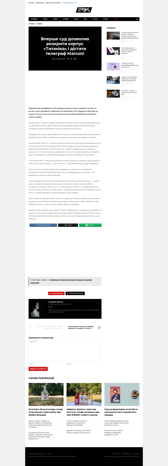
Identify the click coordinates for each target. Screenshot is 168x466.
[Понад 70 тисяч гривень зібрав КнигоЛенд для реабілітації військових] (113, 80)
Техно (45, 19)
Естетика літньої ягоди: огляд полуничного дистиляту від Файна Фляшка (46, 412)
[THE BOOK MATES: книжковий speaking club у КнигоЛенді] (113, 66)
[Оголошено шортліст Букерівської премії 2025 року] (113, 94)
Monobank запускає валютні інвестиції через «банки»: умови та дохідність (129, 50)
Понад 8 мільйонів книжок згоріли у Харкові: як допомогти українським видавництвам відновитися (130, 35)
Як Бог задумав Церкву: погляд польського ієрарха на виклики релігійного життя (116, 423)
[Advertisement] (65, 88)
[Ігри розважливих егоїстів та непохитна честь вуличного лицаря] (121, 394)
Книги (76, 19)
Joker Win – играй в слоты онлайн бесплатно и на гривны (49, 327)
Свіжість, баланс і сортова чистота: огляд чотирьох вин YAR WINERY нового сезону (83, 412)
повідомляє (55, 111)
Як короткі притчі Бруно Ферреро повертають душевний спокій (113, 433)
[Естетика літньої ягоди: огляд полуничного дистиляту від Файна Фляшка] (46, 394)
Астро (95, 19)
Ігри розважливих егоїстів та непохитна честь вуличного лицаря (121, 412)
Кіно (85, 19)
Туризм (66, 19)
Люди (55, 19)
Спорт (105, 19)
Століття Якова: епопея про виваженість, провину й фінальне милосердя (76, 423)
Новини (34, 19)
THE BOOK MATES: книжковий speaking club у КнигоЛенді (129, 65)
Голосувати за (57, 293)
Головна (32, 24)
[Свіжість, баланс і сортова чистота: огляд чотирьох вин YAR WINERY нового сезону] (84, 394)
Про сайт (116, 453)
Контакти (135, 453)
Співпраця (126, 453)
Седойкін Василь (55, 302)
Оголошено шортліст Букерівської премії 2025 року (129, 92)
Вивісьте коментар (38, 369)
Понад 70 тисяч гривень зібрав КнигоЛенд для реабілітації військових (129, 78)
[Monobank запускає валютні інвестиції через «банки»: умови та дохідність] (113, 51)
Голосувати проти (76, 293)
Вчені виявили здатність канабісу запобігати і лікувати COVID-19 (81, 327)
